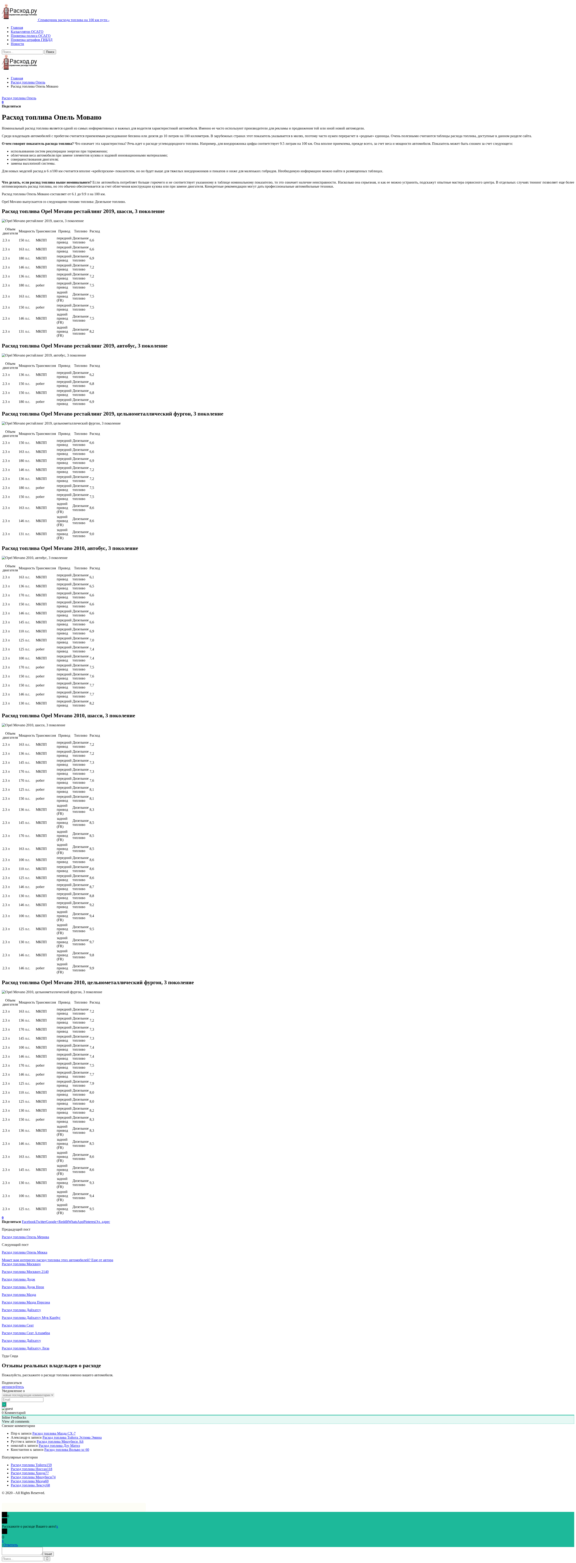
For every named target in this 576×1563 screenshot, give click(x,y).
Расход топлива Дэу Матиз (59, 1445)
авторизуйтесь (13, 1387)
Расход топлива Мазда (19, 1295)
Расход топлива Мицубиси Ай (60, 1441)
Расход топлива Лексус (30, 1485)
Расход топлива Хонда (30, 1473)
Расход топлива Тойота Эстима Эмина (72, 1437)
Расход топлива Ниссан (31, 1469)
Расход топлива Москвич (21, 1264)
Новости (17, 44)
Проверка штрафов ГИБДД (31, 40)
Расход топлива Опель (19, 98)
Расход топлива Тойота (31, 1465)
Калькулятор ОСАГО (27, 32)
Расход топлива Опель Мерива (25, 1237)
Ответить (10, 1545)
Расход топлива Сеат (18, 1325)
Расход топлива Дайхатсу (21, 1310)
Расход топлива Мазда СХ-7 (54, 1433)
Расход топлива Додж (18, 1279)
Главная (17, 28)
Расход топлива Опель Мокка (24, 1252)
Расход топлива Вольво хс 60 (66, 1450)
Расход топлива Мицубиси (33, 1477)
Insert (48, 1554)
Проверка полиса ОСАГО (31, 36)
